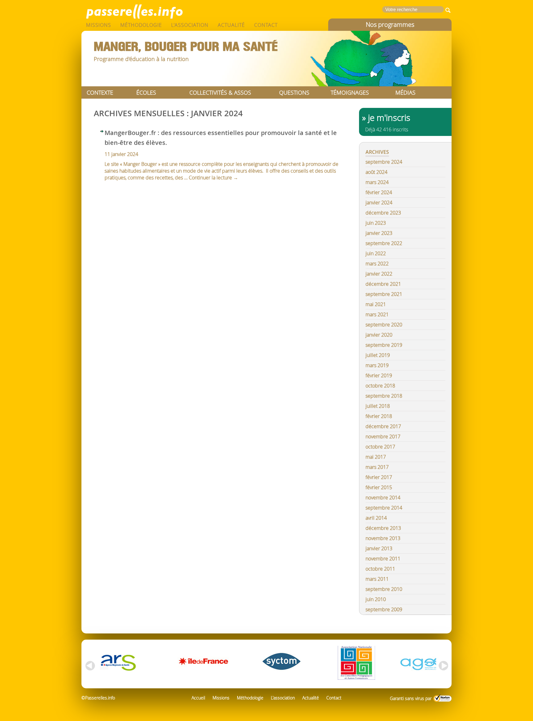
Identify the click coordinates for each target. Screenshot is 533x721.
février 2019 (379, 375)
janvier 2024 (379, 202)
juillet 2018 (378, 406)
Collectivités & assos (220, 92)
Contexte (100, 92)
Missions (98, 25)
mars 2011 (377, 579)
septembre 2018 (384, 395)
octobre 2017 (380, 446)
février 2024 (379, 192)
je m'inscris (389, 117)
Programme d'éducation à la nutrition (141, 59)
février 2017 (379, 477)
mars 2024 (377, 182)
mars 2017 (377, 467)
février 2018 (379, 416)
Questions (294, 92)
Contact (266, 25)
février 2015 (379, 487)
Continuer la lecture (213, 177)
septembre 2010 (384, 589)
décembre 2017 (383, 426)
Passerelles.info (133, 10)
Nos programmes (390, 24)
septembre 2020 (384, 324)
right (444, 666)
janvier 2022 (379, 273)
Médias (405, 92)
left (89, 666)
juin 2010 (376, 599)
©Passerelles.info (98, 698)
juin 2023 (376, 222)
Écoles (146, 92)
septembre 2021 (384, 294)
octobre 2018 (380, 385)
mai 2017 (376, 456)
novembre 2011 (383, 558)
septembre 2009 (384, 609)
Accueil (198, 698)
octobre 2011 (380, 568)
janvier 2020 (379, 334)
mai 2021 (376, 304)
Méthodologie (141, 25)
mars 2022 (377, 263)
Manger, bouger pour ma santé (186, 47)
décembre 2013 (383, 528)
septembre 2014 (384, 507)
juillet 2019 (378, 355)
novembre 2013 (383, 538)
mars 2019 (377, 365)
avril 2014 (376, 517)
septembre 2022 (384, 243)
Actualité (231, 25)
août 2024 (376, 172)
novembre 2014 (383, 497)
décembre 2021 (383, 284)
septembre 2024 (384, 161)
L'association (190, 25)
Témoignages (350, 92)
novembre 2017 (383, 436)
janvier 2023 (379, 233)
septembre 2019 (384, 345)
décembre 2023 (383, 212)
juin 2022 (376, 253)
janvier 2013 (379, 548)
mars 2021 (377, 314)
